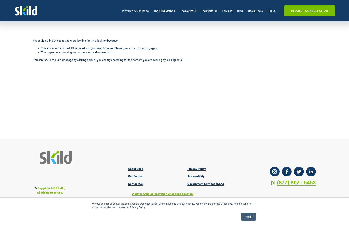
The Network (188, 11)
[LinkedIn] (311, 171)
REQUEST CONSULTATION (309, 11)
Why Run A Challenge (135, 11)
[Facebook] (287, 171)
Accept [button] (248, 216)
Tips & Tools (255, 11)
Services (227, 11)
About (271, 11)
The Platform (209, 11)
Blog (240, 11)
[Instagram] (275, 171)
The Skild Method (164, 11)
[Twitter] (299, 171)
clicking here (85, 60)
